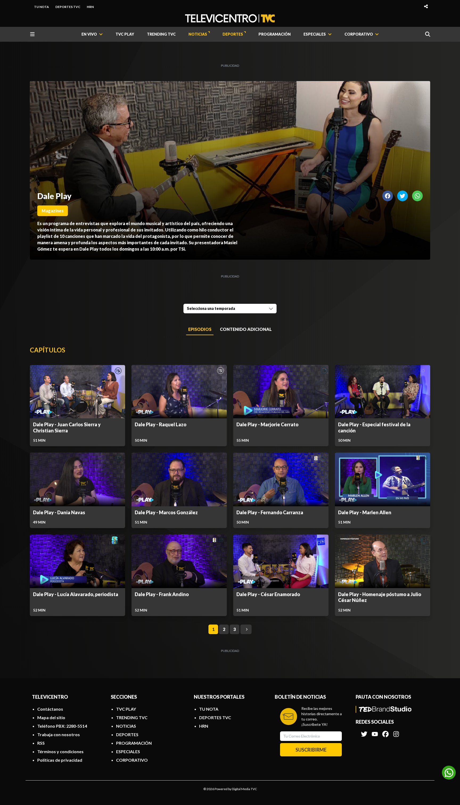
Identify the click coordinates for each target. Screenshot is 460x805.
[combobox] (230, 308)
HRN (90, 7)
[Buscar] (427, 34)
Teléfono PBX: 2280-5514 (62, 725)
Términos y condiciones (60, 751)
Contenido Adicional (246, 329)
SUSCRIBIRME (311, 750)
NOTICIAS (197, 34)
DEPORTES (233, 34)
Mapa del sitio (51, 717)
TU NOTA (41, 7)
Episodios (199, 329)
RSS (41, 742)
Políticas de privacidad (59, 759)
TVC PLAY (125, 34)
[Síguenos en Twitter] (364, 731)
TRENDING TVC (161, 34)
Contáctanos (50, 708)
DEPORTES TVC (67, 7)
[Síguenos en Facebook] (385, 731)
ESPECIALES (128, 751)
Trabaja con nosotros (58, 734)
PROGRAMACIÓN (274, 34)
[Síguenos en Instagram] (396, 731)
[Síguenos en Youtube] (375, 731)
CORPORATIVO (132, 759)
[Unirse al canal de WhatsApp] (449, 772)
